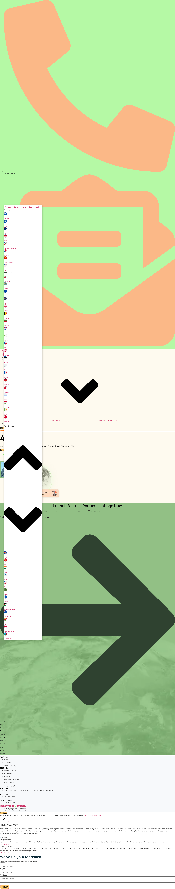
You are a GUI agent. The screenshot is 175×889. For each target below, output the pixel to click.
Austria (6, 311)
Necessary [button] (3, 835)
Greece (6, 399)
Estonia (6, 362)
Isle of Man (7, 422)
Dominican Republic (10, 248)
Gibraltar (6, 392)
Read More (97, 815)
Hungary (6, 407)
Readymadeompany (13, 805)
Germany (6, 385)
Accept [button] (86, 815)
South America (8, 263)
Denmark (6, 355)
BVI (5, 233)
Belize (5, 226)
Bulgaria (6, 325)
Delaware (6, 288)
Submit (5, 887)
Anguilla (6, 218)
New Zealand (8, 616)
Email (2, 869)
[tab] (8, 207)
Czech (5, 348)
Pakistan (6, 594)
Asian (5, 557)
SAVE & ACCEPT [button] (5, 853)
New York (6, 303)
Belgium (6, 318)
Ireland (6, 414)
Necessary (5, 837)
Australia (6, 602)
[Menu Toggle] (2, 354)
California (7, 281)
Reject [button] (91, 815)
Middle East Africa (9, 609)
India (5, 572)
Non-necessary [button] (5, 844)
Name (2, 862)
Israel (5, 579)
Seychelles (7, 624)
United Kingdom (9, 631)
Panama (6, 255)
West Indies (7, 639)
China (5, 565)
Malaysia (6, 587)
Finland (6, 370)
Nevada (6, 296)
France (6, 377)
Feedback (4, 875)
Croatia (6, 333)
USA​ (5, 270)
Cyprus (6, 340)
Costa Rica (7, 241)
